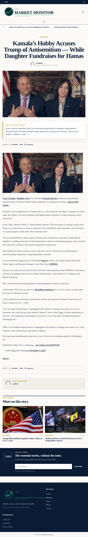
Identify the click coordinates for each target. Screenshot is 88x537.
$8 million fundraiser (44, 289)
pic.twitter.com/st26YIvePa (48, 345)
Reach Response (48, 534)
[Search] (83, 12)
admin (40, 63)
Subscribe (78, 466)
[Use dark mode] (83, 2)
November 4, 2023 (38, 350)
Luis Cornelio (9, 198)
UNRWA (53, 264)
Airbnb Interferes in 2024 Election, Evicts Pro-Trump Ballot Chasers (63, 439)
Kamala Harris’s (50, 198)
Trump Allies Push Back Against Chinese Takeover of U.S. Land (23, 439)
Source (6, 358)
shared (44, 260)
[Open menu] (44, 22)
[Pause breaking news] (83, 27)
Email (21, 144)
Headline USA (23, 198)
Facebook (15, 144)
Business (6, 435)
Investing (44, 37)
